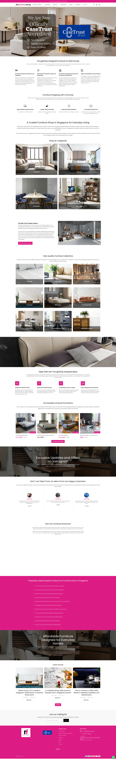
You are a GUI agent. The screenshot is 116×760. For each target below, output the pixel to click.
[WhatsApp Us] (113, 757)
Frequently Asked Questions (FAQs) (65, 733)
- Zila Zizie (58, 504)
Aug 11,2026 (25, 697)
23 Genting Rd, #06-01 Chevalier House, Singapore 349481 (90, 738)
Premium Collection (37, 4)
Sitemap (60, 744)
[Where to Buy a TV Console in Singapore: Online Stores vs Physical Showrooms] (29, 678)
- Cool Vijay (87, 505)
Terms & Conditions (62, 735)
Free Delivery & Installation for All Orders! (58, 1)
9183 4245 (89, 733)
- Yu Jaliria (29, 505)
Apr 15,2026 (54, 695)
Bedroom (55, 4)
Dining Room (63, 4)
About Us (85, 4)
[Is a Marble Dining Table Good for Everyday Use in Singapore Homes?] (58, 678)
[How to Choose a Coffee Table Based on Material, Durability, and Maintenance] (86, 678)
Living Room (47, 4)
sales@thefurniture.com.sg (89, 731)
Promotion (77, 4)
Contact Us (61, 737)
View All (58, 704)
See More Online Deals (58, 441)
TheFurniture (33, 697)
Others (70, 4)
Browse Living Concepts (25, 243)
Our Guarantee (61, 731)
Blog (59, 741)
